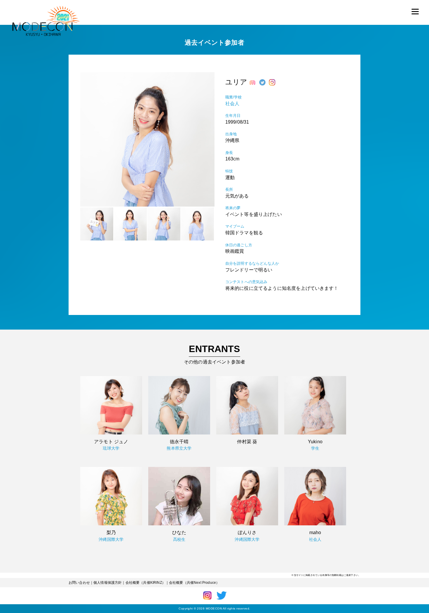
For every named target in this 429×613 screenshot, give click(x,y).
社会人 (232, 103)
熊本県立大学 (179, 448)
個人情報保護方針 (107, 583)
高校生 (179, 539)
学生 (315, 448)
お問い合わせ (79, 583)
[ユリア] (147, 204)
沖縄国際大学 (111, 539)
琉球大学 (111, 448)
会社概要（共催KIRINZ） (145, 583)
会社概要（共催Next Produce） (194, 583)
